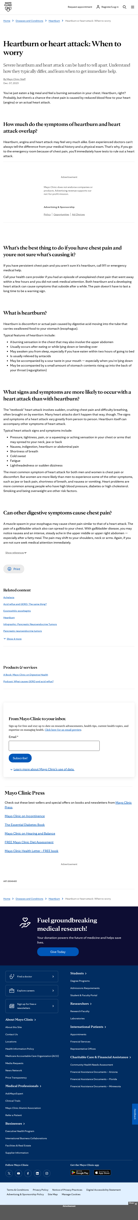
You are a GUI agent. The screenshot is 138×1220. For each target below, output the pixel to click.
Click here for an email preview (63, 729)
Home (6, 20)
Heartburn (54, 20)
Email (13, 737)
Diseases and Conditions (29, 20)
